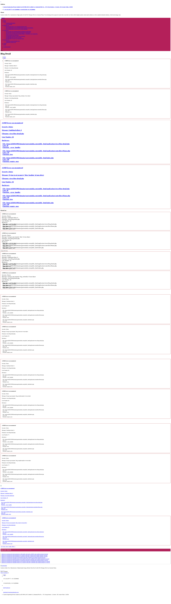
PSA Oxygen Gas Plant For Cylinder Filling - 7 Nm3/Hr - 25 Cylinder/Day (22, 33)
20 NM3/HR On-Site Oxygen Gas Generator (15, 36)
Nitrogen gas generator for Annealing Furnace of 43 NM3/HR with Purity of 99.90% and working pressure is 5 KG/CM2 (25, 561)
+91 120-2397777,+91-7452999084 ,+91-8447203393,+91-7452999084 (19, 9)
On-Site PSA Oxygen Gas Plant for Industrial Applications (18, 32)
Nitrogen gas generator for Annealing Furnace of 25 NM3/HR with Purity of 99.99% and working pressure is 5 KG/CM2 (25, 562)
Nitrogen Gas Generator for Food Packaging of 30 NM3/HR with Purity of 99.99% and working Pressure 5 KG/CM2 (24, 560)
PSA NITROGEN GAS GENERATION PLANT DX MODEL (19, 27)
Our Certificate (9, 24)
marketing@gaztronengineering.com (11, 592)
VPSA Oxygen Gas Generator (12, 35)
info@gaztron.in (6, 587)
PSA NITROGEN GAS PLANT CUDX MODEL (17, 29)
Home (4, 20)
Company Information (10, 23)
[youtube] (4, 17)
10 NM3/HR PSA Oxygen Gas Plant (14, 37)
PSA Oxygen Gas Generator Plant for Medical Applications (18, 31)
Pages (4, 58)
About (4, 21)
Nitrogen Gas (6, 25)
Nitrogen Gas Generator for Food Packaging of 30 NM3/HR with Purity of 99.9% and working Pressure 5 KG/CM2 (24, 556)
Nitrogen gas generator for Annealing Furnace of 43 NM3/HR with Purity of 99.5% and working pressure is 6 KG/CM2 (25, 558)
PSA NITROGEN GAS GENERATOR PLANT (16, 26)
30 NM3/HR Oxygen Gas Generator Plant (15, 38)
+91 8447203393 (6, 46)
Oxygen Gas (6, 30)
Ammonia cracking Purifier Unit (13, 41)
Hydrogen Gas (6, 39)
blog (4, 575)
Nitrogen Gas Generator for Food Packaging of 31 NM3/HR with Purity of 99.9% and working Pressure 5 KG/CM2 (24, 555)
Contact (4, 43)
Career (4, 44)
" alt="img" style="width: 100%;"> (22, 532)
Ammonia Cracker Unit (11, 42)
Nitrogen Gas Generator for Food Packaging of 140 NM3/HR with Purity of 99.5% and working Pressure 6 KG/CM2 (24, 554)
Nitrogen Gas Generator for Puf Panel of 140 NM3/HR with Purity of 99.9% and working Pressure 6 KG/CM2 (23, 557)
